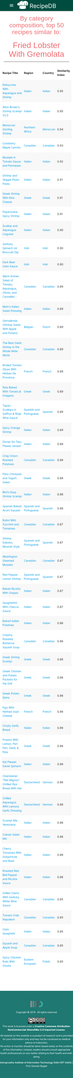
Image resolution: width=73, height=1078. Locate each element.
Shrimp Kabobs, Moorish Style (11, 542)
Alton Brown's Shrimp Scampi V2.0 (12, 111)
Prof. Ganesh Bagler (36, 1066)
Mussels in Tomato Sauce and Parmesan (12, 161)
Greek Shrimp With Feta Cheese (11, 197)
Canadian (30, 145)
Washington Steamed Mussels (10, 560)
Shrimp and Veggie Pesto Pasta (11, 179)
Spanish (48, 411)
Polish (46, 961)
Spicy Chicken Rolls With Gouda (12, 961)
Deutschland (32, 782)
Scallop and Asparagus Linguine (10, 230)
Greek (28, 197)
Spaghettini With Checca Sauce (11, 607)
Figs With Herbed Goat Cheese (11, 711)
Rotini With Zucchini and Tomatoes (11, 524)
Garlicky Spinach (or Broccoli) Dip (11, 248)
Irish (26, 248)
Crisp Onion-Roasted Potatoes (10, 460)
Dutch (46, 327)
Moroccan (49, 129)
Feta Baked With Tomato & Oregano (12, 391)
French (28, 371)
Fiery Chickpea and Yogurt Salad (12, 478)
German (48, 782)
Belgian (28, 327)
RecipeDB (42, 5)
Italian (28, 91)
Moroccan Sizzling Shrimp (9, 129)
